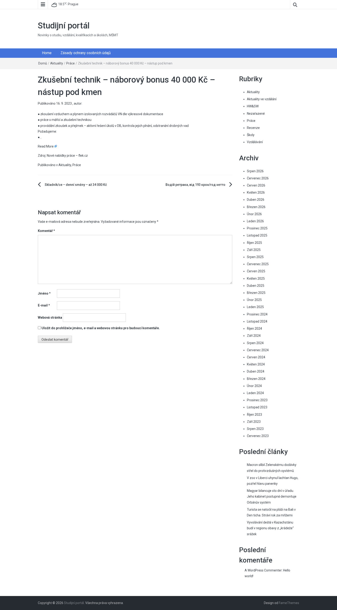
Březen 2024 (256, 379)
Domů (42, 63)
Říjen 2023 (254, 414)
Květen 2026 (256, 192)
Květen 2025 (256, 278)
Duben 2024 (255, 371)
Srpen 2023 (255, 429)
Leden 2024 (255, 393)
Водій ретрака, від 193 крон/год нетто (195, 185)
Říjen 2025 (254, 243)
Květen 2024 (256, 364)
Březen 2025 (256, 293)
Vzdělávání (255, 142)
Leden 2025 (255, 307)
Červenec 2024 (258, 350)
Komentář (46, 231)
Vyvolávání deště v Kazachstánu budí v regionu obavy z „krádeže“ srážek (270, 528)
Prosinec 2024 (257, 314)
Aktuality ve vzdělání (261, 99)
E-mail (44, 305)
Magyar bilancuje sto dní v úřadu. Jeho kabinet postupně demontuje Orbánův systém (271, 496)
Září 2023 (254, 421)
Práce (70, 63)
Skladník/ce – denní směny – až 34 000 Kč (76, 185)
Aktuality (56, 63)
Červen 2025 (256, 271)
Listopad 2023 (257, 407)
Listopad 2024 (257, 321)
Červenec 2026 (258, 178)
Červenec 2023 (258, 436)
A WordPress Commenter (263, 570)
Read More (46, 146)
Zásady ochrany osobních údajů (86, 53)
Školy (250, 135)
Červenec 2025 (258, 264)
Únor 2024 (254, 386)
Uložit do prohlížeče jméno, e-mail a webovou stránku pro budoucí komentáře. (100, 328)
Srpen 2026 (255, 171)
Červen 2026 (256, 185)
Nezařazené (256, 113)
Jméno (44, 293)
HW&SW (253, 106)
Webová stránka (50, 317)
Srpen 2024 (255, 343)
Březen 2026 (256, 207)
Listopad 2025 (257, 235)
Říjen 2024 (254, 328)
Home (47, 53)
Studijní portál (64, 26)
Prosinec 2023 (257, 400)
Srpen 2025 (255, 257)
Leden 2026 (255, 221)
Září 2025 (254, 250)
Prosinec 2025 (257, 228)
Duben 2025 (255, 285)
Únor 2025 (254, 300)
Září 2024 (254, 335)
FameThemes (289, 603)
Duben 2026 (255, 199)
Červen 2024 (256, 357)
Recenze (253, 128)
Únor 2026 (254, 214)
